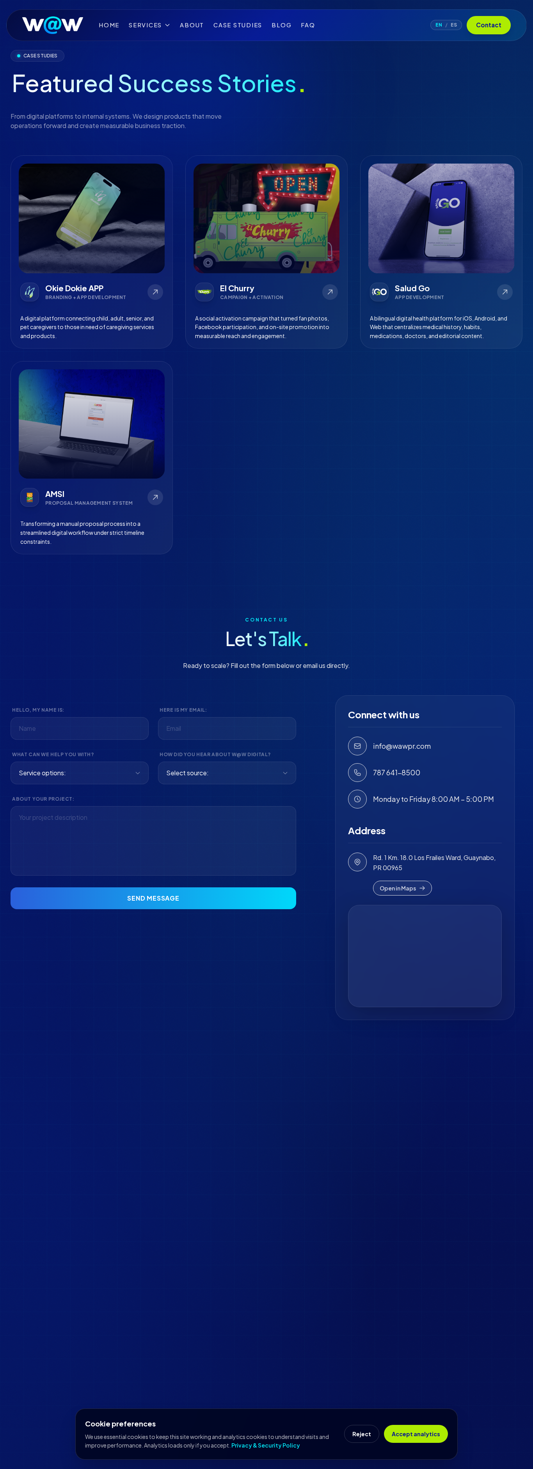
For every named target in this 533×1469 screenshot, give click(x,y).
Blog (281, 24)
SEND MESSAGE (153, 898)
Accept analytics (416, 1433)
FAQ (308, 24)
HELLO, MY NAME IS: (38, 710)
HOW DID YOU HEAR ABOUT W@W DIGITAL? (215, 754)
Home (109, 24)
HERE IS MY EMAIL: (183, 710)
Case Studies (237, 24)
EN (438, 25)
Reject (361, 1433)
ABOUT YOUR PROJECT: (43, 799)
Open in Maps (398, 888)
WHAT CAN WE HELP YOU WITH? (53, 754)
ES (454, 25)
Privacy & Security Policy (265, 1445)
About (192, 24)
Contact (488, 24)
